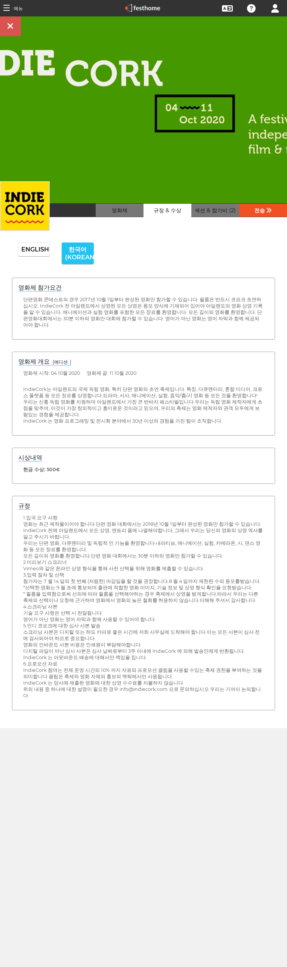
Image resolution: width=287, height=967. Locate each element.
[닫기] (10, 26)
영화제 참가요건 (40, 287)
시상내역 (30, 457)
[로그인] (275, 7)
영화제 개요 (44, 361)
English (35, 249)
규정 (24, 505)
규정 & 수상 (167, 210)
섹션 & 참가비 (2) (215, 210)
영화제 (119, 210)
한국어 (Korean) (79, 253)
